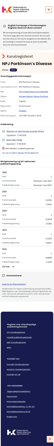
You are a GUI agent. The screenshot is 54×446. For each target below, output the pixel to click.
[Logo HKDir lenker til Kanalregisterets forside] (17, 9)
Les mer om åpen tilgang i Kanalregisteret (20, 153)
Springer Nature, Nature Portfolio (33, 96)
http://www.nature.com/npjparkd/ (33, 91)
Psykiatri (22, 110)
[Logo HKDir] (27, 432)
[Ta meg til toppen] (50, 439)
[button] (27, 266)
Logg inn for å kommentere (14, 284)
